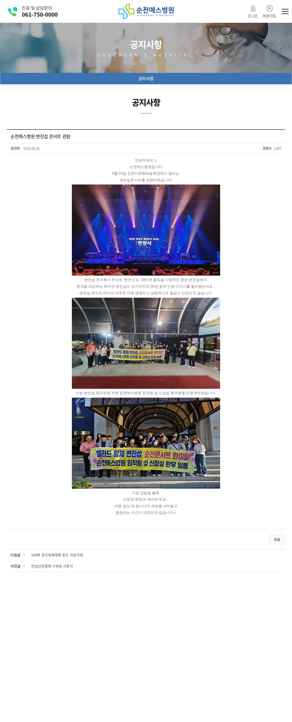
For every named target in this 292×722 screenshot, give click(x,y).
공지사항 (146, 78)
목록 (277, 539)
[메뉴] (285, 11)
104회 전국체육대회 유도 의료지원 (57, 555)
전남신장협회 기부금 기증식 (52, 566)
